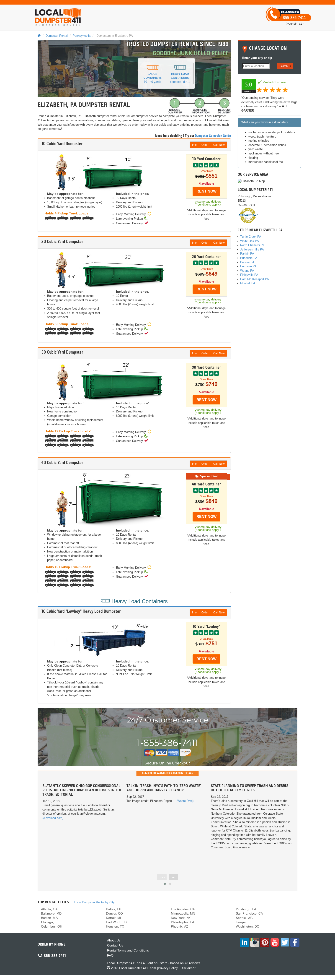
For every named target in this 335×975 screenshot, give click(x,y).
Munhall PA (247, 283)
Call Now (219, 144)
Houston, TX (115, 926)
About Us (113, 940)
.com (137, 968)
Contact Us (115, 945)
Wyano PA (247, 270)
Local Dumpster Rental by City (94, 902)
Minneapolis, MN (183, 913)
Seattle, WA (244, 918)
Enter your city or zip (257, 58)
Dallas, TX (113, 909)
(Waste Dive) (184, 801)
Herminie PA (248, 266)
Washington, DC (247, 926)
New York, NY (181, 918)
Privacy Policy (168, 968)
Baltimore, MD (51, 913)
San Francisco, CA (249, 913)
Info (194, 144)
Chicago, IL (49, 922)
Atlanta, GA (49, 909)
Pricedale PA (248, 258)
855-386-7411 (294, 18)
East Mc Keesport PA (254, 279)
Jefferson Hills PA (252, 249)
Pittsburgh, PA (246, 909)
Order (205, 144)
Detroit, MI (113, 918)
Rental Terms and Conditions (128, 950)
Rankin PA (247, 253)
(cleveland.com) (52, 818)
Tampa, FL (243, 922)
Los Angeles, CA (183, 909)
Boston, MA (49, 918)
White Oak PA (249, 241)
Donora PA (247, 262)
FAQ (110, 955)
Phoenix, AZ (179, 926)
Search (284, 66)
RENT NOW (206, 191)
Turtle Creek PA (250, 236)
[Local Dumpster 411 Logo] (58, 17)
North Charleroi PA (252, 245)
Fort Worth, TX (116, 922)
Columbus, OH (51, 926)
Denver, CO (114, 913)
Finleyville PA (249, 274)
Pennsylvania (81, 35)
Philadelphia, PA (182, 922)
